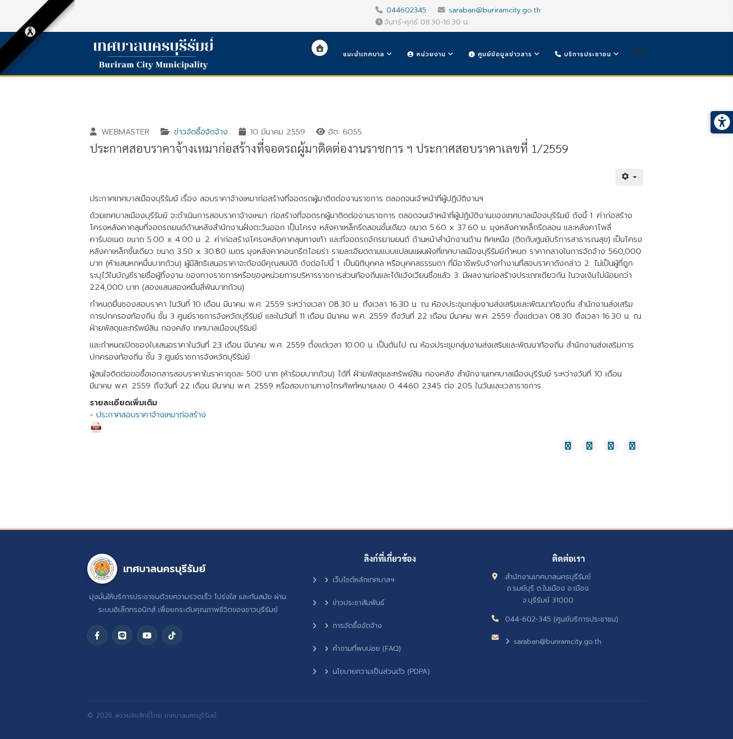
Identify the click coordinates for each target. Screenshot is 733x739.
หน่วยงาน (430, 54)
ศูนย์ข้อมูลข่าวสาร (503, 54)
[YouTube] (147, 635)
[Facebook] (97, 635)
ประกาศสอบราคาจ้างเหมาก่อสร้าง (151, 415)
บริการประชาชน (586, 54)
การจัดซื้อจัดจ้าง (357, 625)
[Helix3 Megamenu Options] (638, 53)
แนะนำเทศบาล (363, 54)
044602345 (406, 9)
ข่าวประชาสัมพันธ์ (358, 603)
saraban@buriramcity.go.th (495, 9)
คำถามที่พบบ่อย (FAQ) (367, 648)
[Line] (122, 635)
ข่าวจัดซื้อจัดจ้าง (201, 132)
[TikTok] (172, 635)
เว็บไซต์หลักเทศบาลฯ (363, 580)
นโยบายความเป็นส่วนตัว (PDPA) (381, 671)
